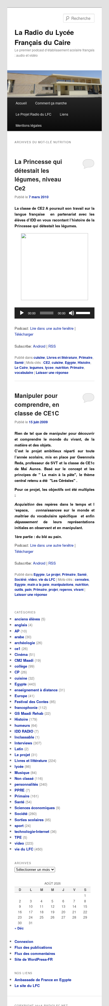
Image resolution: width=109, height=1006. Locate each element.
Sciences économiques (35, 807)
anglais (21, 624)
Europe (21, 695)
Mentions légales (29, 125)
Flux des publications (33, 947)
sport (19, 825)
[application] (55, 313)
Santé (19, 362)
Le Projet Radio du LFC (33, 114)
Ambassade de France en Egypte (43, 979)
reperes (66, 589)
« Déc (19, 928)
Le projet (53, 574)
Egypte (70, 362)
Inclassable (24, 737)
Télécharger (24, 334)
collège (21, 666)
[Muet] (71, 313)
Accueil (21, 103)
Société (21, 579)
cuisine (39, 357)
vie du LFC (47, 579)
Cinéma (21, 654)
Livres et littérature (62, 357)
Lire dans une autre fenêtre (52, 328)
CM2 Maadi (24, 660)
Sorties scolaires (29, 819)
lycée (19, 766)
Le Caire (21, 367)
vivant (79, 589)
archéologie (25, 642)
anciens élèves (27, 619)
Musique (22, 772)
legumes (36, 367)
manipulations (62, 584)
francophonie (26, 707)
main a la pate (38, 584)
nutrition (61, 367)
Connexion (24, 941)
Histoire (84, 362)
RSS (52, 346)
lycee (49, 367)
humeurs (22, 725)
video (32, 579)
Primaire (86, 357)
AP (17, 631)
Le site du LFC (27, 985)
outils (19, 589)
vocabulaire (24, 372)
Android (39, 346)
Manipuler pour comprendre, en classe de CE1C (37, 404)
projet (53, 589)
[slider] (84, 312)
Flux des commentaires (35, 953)
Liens (64, 114)
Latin (19, 748)
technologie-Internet (32, 831)
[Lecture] (22, 313)
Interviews (23, 742)
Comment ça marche (51, 103)
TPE (18, 837)
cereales (82, 579)
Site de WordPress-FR (34, 959)
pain (28, 589)
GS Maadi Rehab (29, 713)
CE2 (46, 362)
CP (17, 672)
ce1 (17, 648)
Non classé (24, 778)
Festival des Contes (31, 701)
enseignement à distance (36, 689)
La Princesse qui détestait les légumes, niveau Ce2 (38, 174)
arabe (19, 636)
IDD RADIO (24, 731)
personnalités (26, 784)
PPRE (20, 790)
